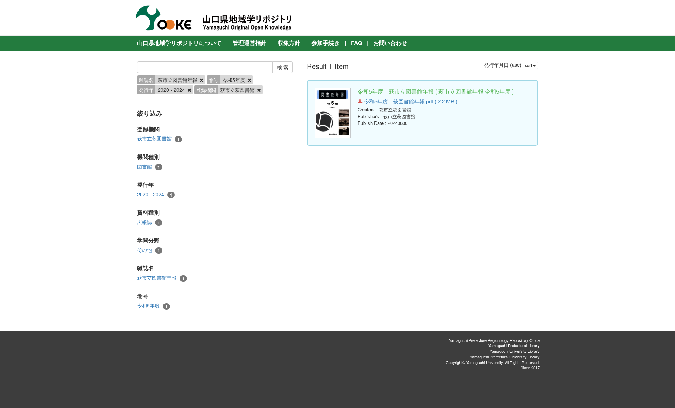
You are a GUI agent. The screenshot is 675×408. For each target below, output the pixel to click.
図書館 (148, 166)
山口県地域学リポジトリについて (179, 43)
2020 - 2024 (154, 194)
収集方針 (289, 43)
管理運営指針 (249, 43)
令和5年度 (152, 305)
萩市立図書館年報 (161, 277)
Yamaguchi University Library (515, 351)
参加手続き (325, 43)
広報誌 (148, 222)
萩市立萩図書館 (158, 138)
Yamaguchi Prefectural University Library (505, 356)
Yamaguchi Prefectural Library (514, 345)
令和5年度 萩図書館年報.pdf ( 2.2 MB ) (409, 101)
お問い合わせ (390, 43)
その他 (148, 250)
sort (529, 65)
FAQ (356, 43)
